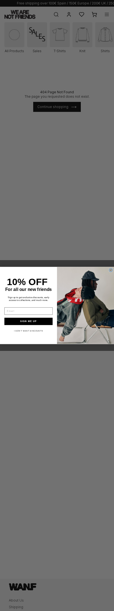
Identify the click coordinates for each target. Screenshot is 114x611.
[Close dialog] (111, 270)
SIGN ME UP (28, 321)
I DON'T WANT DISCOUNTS (28, 331)
